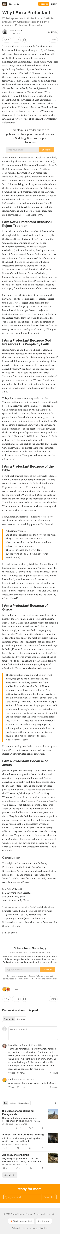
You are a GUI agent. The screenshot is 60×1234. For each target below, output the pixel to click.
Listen (54, 32)
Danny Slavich (15, 30)
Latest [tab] (13, 1103)
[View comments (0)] (18, 1148)
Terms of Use (43, 976)
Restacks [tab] (21, 1019)
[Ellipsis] (56, 1045)
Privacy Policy (51, 978)
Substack (16, 1228)
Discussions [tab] (23, 1103)
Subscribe (43, 4)
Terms (36, 1214)
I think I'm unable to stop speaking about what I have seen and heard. (22, 1139)
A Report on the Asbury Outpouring (23, 1134)
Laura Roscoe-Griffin (18, 1045)
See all (7, 1175)
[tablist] (14, 1019)
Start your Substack (22, 1221)
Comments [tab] (9, 1019)
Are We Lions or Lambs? (16, 1154)
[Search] (55, 1103)
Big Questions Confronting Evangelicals (18, 1113)
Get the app (43, 1221)
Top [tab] (5, 1103)
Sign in (54, 4)
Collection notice (49, 1214)
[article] (30, 1119)
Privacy (29, 1214)
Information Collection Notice (29, 978)
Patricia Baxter (15, 1079)
